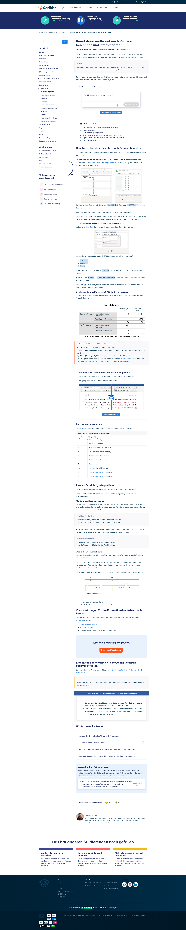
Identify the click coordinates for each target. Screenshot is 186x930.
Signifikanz (129, 356)
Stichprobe (110, 347)
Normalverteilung (44, 138)
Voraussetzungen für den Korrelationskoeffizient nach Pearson (102, 135)
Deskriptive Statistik (45, 82)
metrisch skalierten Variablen (132, 57)
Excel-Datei (96, 163)
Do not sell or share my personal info (84, 915)
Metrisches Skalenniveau (89, 625)
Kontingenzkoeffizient (47, 105)
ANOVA (41, 134)
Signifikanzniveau (44, 75)
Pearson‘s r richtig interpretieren (93, 132)
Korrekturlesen (75, 8)
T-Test (41, 131)
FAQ (113, 2)
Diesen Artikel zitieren (137, 784)
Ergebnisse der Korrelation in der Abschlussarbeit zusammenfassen (104, 138)
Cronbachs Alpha (44, 124)
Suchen (145, 2)
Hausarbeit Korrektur (110, 888)
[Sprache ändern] (41, 916)
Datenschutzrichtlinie (122, 915)
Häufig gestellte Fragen (90, 140)
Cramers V (44, 101)
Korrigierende (62, 897)
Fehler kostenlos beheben (111, 112)
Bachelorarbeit (133, 670)
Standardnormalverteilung (47, 141)
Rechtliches (62, 894)
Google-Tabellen (110, 163)
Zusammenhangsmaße (47, 91)
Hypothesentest (44, 65)
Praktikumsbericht (45, 154)
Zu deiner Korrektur (111, 415)
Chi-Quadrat (44, 98)
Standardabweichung (96, 472)
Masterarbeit (80, 673)
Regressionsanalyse (45, 128)
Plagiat (63, 8)
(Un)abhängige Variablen (47, 72)
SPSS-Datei (89, 227)
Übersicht (42, 52)
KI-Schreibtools (103, 8)
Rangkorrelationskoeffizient (49, 108)
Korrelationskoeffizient (48, 121)
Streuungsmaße (44, 88)
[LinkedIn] (135, 884)
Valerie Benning (102, 49)
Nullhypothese (126, 359)
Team (119, 2)
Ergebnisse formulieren (46, 55)
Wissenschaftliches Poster (47, 150)
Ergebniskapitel (117, 670)
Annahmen (42, 58)
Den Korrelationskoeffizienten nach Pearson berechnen (100, 127)
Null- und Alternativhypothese (48, 68)
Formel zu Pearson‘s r (89, 130)
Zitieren (89, 8)
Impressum (67, 915)
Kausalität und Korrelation (49, 118)
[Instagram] (130, 884)
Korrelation (44, 115)
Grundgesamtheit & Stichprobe (49, 78)
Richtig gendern (44, 157)
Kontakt (60, 888)
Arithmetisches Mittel (95, 456)
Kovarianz (44, 111)
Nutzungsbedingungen (106, 915)
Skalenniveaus (43, 62)
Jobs (59, 885)
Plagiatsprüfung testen (111, 650)
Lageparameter (44, 85)
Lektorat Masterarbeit (93, 883)
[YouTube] (124, 884)
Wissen (116, 8)
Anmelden (136, 2)
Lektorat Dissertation (93, 885)
